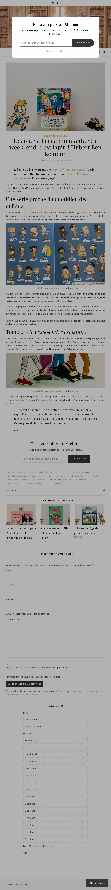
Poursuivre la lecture (55, 51)
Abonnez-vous (83, 42)
